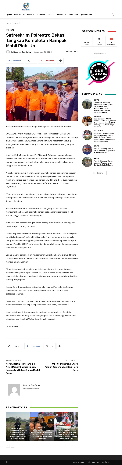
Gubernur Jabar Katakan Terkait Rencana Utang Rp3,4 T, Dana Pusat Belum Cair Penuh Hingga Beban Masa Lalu (66, 434)
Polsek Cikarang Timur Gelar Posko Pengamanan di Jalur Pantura (104, 151)
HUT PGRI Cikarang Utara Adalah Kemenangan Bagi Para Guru (61, 367)
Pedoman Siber (93, 462)
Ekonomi (41, 14)
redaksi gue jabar (22, 52)
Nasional (27, 14)
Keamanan (74, 14)
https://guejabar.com (30, 388)
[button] (112, 14)
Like (87, 38)
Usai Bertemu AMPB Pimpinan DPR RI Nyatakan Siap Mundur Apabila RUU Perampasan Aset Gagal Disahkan (42, 434)
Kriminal (16, 23)
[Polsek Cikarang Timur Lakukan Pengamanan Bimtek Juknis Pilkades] (87, 162)
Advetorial (66, 428)
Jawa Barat (86, 14)
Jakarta (41, 428)
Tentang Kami (78, 462)
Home (8, 23)
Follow (99, 38)
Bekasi (50, 14)
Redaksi (105, 462)
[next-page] (12, 446)
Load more (98, 173)
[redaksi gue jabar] (8, 52)
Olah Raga (61, 14)
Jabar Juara (12, 14)
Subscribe (111, 38)
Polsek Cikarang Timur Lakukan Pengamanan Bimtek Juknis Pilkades (103, 163)
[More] (60, 61)
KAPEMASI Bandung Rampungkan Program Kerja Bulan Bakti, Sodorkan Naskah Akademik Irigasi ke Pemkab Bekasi (17, 433)
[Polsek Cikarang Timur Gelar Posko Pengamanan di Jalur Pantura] (87, 149)
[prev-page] (8, 446)
